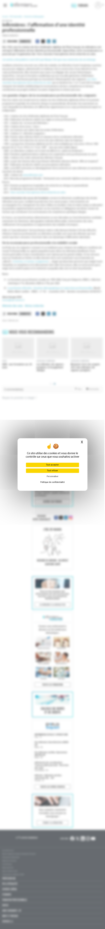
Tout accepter (52, 465)
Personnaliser (52, 476)
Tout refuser (52, 471)
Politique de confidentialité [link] (52, 482)
